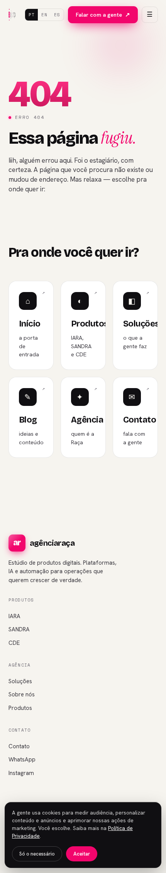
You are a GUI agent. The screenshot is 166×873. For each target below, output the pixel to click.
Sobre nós (21, 694)
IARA (14, 616)
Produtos (20, 708)
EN (44, 15)
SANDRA (19, 629)
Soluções (20, 681)
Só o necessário (37, 854)
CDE (14, 643)
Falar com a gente (103, 14)
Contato (19, 746)
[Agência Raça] (12, 14)
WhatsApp (22, 759)
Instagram (21, 773)
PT (31, 15)
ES (57, 15)
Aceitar (81, 854)
